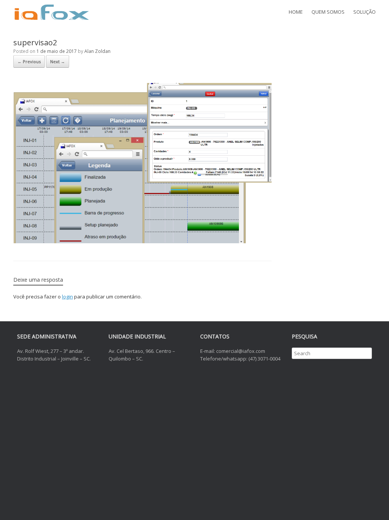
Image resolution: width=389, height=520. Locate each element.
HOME (296, 11)
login (67, 296)
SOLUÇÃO (364, 11)
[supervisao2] (142, 241)
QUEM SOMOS (328, 11)
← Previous (29, 61)
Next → (57, 61)
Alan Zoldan (97, 51)
